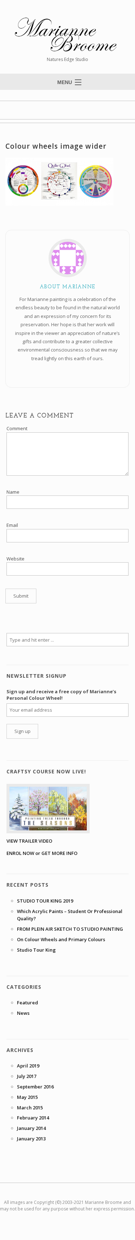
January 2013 (31, 1138)
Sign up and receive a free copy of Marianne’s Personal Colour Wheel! (61, 694)
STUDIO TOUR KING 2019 (45, 901)
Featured (27, 1002)
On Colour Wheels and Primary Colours (61, 939)
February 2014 (33, 1117)
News (23, 1013)
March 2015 (30, 1107)
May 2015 (27, 1097)
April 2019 (28, 1065)
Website (15, 558)
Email (12, 525)
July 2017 (26, 1076)
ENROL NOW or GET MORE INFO (41, 853)
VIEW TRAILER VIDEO (29, 841)
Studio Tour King (36, 950)
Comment (16, 428)
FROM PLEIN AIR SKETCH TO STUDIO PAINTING (70, 929)
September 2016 (35, 1086)
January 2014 (31, 1128)
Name (12, 492)
